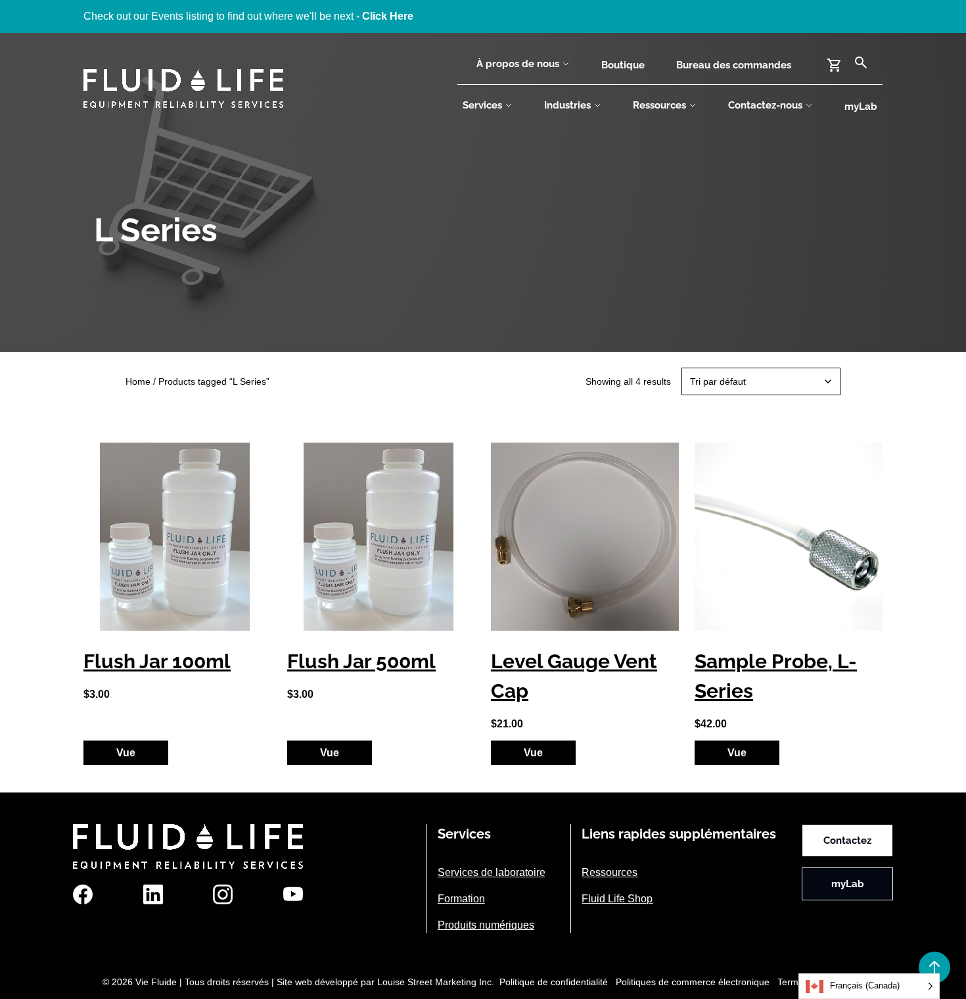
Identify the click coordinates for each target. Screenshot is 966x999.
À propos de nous (517, 64)
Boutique (623, 65)
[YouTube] (293, 894)
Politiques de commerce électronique (693, 982)
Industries (567, 105)
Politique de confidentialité (553, 982)
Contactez (847, 840)
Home (138, 381)
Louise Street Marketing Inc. (435, 982)
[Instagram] (223, 894)
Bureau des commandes (733, 65)
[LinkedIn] (153, 894)
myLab (860, 106)
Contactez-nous (765, 105)
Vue (125, 752)
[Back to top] (934, 967)
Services (482, 105)
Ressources (659, 105)
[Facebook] (83, 894)
